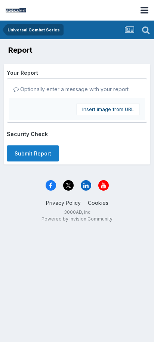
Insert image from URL (108, 109)
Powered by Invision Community (77, 219)
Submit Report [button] (33, 153)
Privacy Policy (63, 203)
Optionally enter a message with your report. (74, 89)
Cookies (98, 203)
